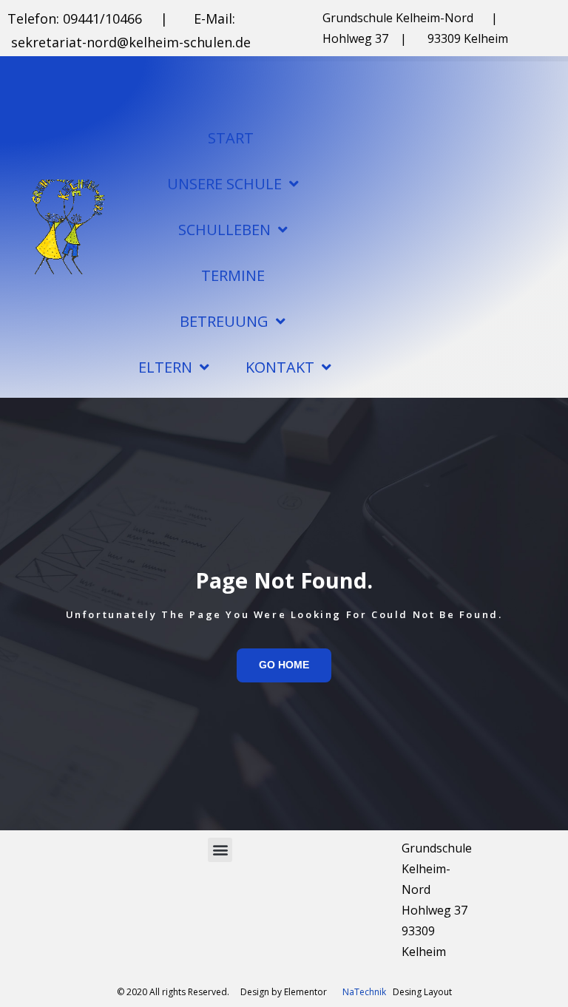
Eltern (165, 367)
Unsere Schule (224, 184)
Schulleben (224, 230)
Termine (233, 275)
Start (231, 138)
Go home (284, 665)
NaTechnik (364, 992)
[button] (220, 850)
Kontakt (280, 367)
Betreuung (224, 321)
